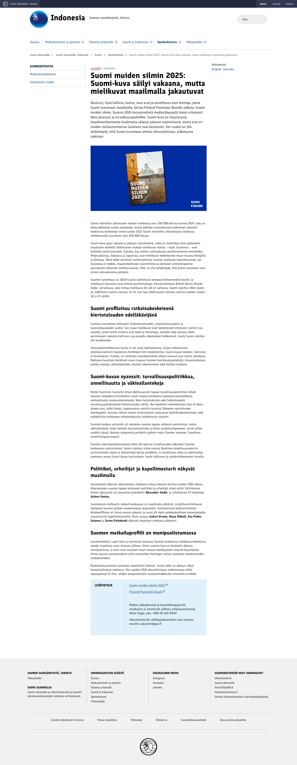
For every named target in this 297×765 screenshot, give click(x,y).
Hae (262, 19)
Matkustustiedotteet (43, 74)
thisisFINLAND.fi (224, 687)
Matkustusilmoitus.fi (226, 692)
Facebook (158, 682)
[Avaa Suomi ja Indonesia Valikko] (151, 42)
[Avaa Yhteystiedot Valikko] (205, 42)
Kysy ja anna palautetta (233, 720)
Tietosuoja (136, 720)
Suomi (98, 55)
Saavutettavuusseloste (193, 720)
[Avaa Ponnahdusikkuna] (149, 179)
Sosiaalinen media (42, 82)
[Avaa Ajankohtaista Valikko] (180, 42)
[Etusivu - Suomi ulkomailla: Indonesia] (39, 19)
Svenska (276, 4)
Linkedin (157, 687)
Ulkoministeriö (223, 678)
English (289, 4)
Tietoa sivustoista (107, 720)
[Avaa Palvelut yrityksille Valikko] (116, 42)
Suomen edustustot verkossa (67, 720)
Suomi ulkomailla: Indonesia (71, 55)
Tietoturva (161, 720)
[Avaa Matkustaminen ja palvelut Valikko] (82, 42)
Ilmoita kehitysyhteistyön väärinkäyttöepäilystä (241, 696)
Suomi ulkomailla (40, 55)
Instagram (159, 678)
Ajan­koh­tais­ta (115, 55)
